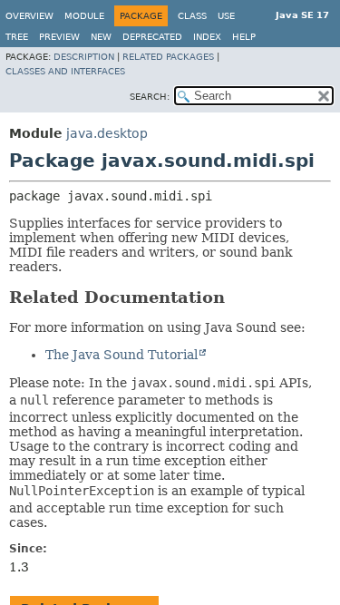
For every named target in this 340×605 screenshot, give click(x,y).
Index (207, 37)
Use (226, 16)
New (101, 37)
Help (244, 37)
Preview (59, 37)
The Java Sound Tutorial (121, 354)
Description (83, 57)
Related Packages (168, 57)
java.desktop (107, 133)
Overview (29, 16)
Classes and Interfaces (65, 71)
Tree (16, 37)
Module (84, 16)
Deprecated (152, 37)
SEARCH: (150, 97)
